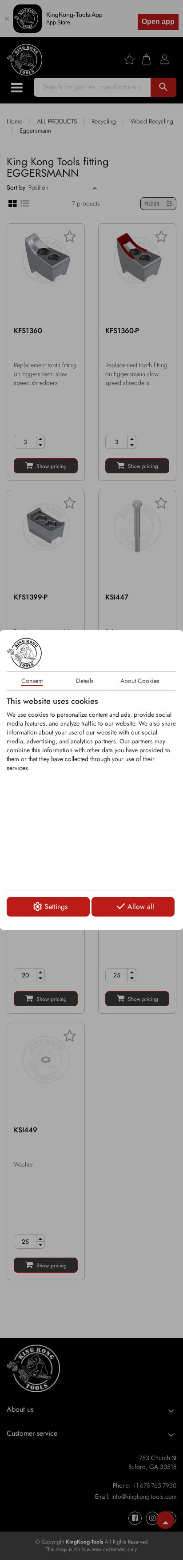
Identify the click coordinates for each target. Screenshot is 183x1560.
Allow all (140, 906)
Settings (56, 906)
